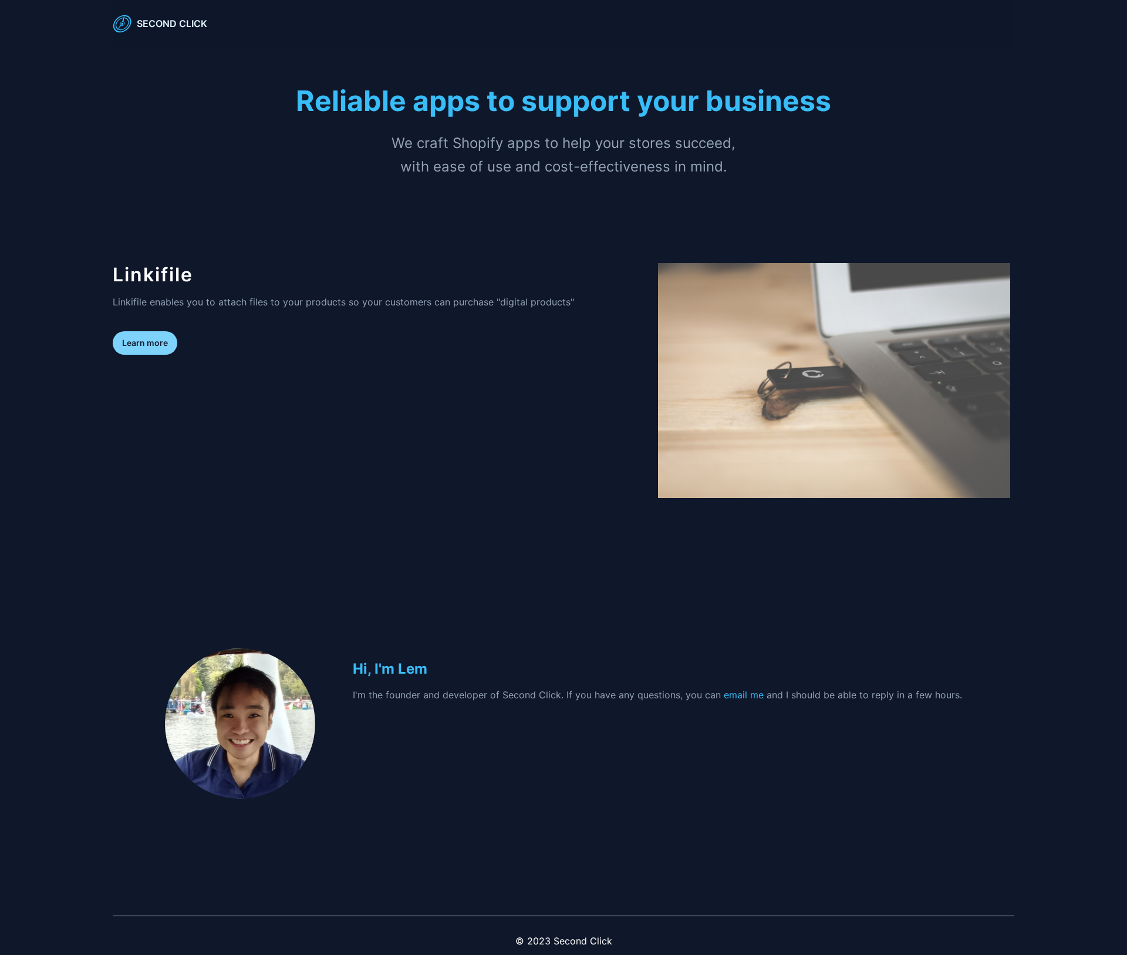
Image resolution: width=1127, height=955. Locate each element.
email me (744, 695)
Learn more (145, 343)
